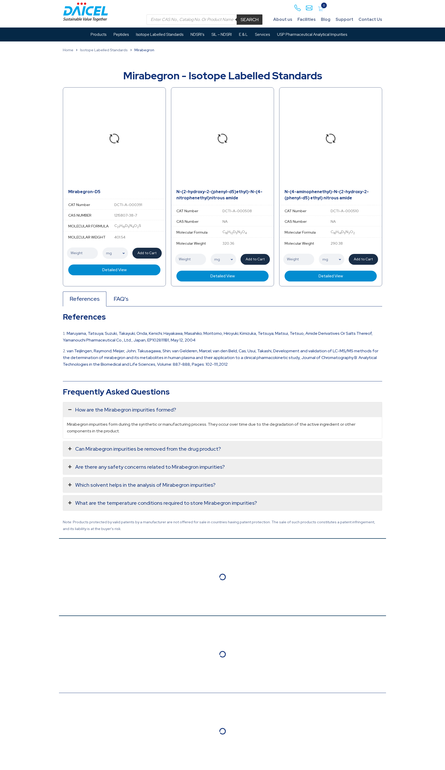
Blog (325, 19)
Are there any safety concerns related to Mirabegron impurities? (150, 467)
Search (250, 19)
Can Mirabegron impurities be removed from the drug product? (148, 449)
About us (282, 19)
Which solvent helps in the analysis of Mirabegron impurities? (145, 485)
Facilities (306, 19)
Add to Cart (147, 253)
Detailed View (114, 269)
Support (344, 19)
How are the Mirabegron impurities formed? (125, 409)
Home (68, 50)
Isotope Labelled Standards (104, 50)
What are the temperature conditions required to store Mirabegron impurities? (166, 503)
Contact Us (370, 19)
